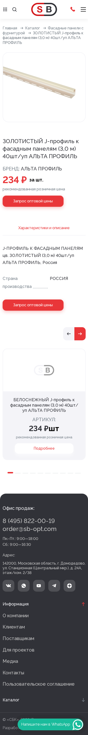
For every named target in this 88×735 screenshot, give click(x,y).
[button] (68, 333)
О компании (16, 615)
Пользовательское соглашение (39, 684)
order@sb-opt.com (30, 528)
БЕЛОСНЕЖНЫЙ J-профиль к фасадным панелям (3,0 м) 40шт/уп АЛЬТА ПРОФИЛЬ (44, 405)
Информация (16, 603)
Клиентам (14, 627)
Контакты (13, 673)
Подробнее (44, 448)
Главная (10, 28)
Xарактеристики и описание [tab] (44, 228)
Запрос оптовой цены (33, 201)
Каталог (32, 28)
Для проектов (18, 650)
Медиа (10, 661)
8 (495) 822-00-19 (29, 520)
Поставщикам (18, 638)
